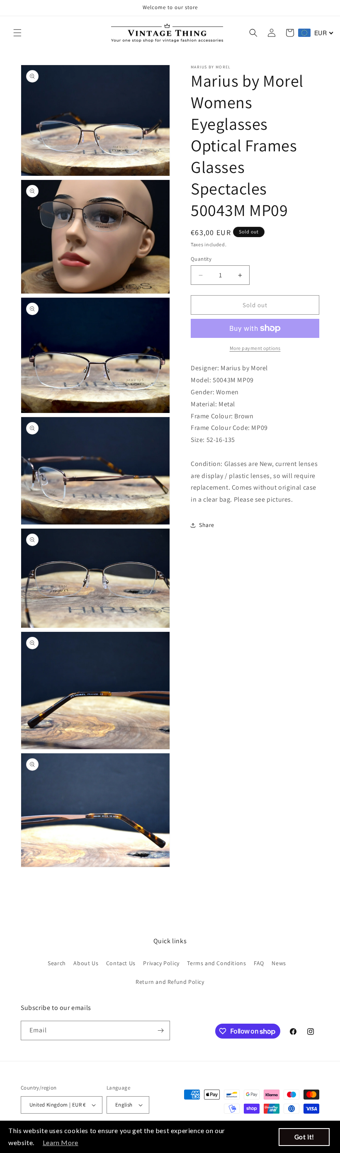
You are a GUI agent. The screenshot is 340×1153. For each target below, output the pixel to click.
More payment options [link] (255, 348)
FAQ (259, 963)
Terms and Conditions (216, 963)
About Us (85, 963)
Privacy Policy (161, 963)
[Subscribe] (160, 1030)
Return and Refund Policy (170, 982)
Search (57, 963)
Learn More (60, 1142)
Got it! (304, 1137)
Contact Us (121, 963)
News (279, 963)
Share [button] (206, 525)
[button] (17, 33)
